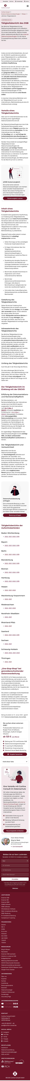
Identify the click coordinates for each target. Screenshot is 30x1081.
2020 (14, 536)
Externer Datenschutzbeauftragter (10, 14)
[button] (26, 761)
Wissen (24, 14)
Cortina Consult (5, 12)
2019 (17, 536)
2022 (6, 536)
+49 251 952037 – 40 (7, 1023)
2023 (6, 653)
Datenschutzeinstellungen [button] (9, 1052)
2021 (10, 536)
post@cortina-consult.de (8, 1025)
